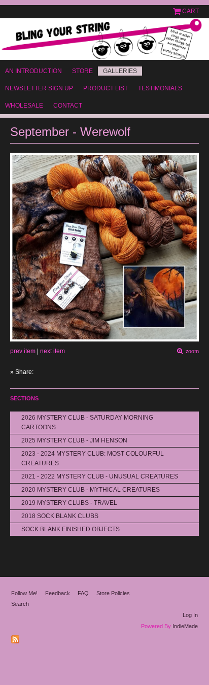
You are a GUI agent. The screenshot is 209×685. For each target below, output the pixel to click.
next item (52, 351)
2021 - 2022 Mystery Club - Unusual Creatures (99, 476)
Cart (190, 11)
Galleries (120, 71)
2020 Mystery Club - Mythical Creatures (90, 489)
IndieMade (185, 626)
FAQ (83, 593)
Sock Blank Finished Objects (70, 529)
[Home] (104, 39)
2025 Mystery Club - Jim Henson (74, 440)
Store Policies (113, 593)
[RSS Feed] (16, 637)
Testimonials (160, 88)
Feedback (57, 593)
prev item (23, 351)
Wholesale (24, 105)
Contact (67, 105)
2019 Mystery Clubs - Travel (69, 502)
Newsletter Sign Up (39, 88)
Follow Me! (24, 593)
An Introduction (33, 71)
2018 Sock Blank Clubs (59, 516)
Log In (190, 615)
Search (20, 604)
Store (82, 71)
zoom (191, 351)
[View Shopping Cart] (177, 11)
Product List (105, 88)
